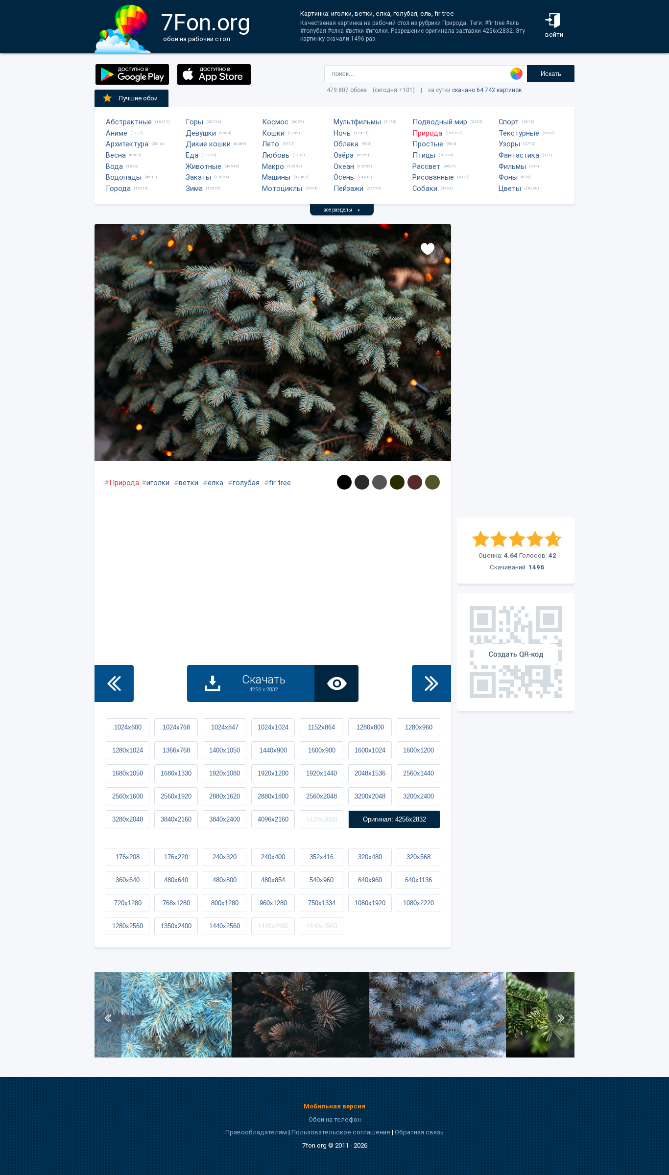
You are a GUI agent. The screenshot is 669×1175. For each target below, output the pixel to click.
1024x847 (225, 727)
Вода (114, 166)
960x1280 (273, 903)
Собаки (424, 188)
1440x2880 (273, 926)
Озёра (344, 155)
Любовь (275, 155)
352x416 (322, 857)
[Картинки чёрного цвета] (344, 482)
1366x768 (176, 750)
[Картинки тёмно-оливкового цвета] (432, 482)
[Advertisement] (515, 370)
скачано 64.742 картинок (487, 90)
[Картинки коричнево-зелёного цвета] (397, 482)
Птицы (423, 155)
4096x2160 (273, 819)
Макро (273, 166)
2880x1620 (224, 796)
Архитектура (127, 144)
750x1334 (321, 903)
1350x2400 (176, 926)
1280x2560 (127, 926)
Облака (346, 144)
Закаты (198, 177)
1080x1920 (370, 903)
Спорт (509, 122)
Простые (427, 144)
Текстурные (519, 133)
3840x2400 (224, 819)
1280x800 (370, 727)
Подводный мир (439, 122)
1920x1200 (273, 773)
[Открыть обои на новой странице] (336, 683)
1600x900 (321, 750)
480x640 (176, 880)
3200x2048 (370, 796)
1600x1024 (370, 750)
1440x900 (273, 750)
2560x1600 (127, 796)
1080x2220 (418, 903)
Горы (194, 122)
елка (215, 482)
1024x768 (176, 727)
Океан (344, 166)
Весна (116, 155)
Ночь (342, 133)
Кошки (273, 133)
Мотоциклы (282, 188)
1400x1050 (224, 750)
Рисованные (433, 177)
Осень (344, 177)
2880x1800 (273, 796)
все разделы (341, 209)
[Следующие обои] (431, 683)
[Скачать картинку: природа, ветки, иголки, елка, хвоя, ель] (300, 1055)
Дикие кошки (208, 144)
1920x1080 (224, 773)
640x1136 (418, 880)
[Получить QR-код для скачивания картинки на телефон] (515, 652)
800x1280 (225, 903)
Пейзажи (348, 188)
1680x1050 (127, 773)
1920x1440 (321, 773)
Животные (203, 166)
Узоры (509, 144)
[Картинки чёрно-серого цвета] (362, 482)
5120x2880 (321, 819)
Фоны (508, 177)
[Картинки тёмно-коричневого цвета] (414, 482)
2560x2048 (321, 796)
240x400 (273, 857)
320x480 (370, 857)
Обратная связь (419, 1132)
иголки (157, 482)
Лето (270, 144)
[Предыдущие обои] (114, 683)
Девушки (201, 133)
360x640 (128, 880)
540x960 (322, 880)
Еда (192, 155)
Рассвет (426, 166)
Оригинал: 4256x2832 (394, 819)
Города (118, 188)
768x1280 (176, 903)
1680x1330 (176, 773)
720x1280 (128, 903)
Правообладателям (256, 1132)
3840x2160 (176, 819)
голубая (246, 482)
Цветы (510, 188)
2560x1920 (176, 796)
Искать (551, 73)
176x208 (128, 857)
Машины (276, 177)
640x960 (370, 880)
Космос (275, 122)
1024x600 (128, 727)
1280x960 (418, 727)
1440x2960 (321, 926)
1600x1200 (418, 750)
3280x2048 (127, 819)
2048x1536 (370, 773)
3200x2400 (418, 796)
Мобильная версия (334, 1106)
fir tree (280, 482)
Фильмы (512, 166)
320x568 (418, 857)
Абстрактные (129, 122)
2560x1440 (418, 773)
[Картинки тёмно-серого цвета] (379, 482)
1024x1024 (273, 727)
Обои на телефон (335, 1119)
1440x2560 (224, 926)
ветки (188, 482)
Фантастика (519, 155)
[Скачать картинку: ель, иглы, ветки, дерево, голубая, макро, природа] (437, 1055)
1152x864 (321, 727)
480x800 (225, 880)
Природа (427, 133)
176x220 (176, 857)
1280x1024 (127, 750)
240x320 (225, 857)
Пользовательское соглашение (340, 1132)
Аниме (116, 133)
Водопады (124, 177)
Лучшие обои (138, 98)
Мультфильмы (357, 122)
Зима (194, 188)
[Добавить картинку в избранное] (427, 248)
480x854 (273, 880)
